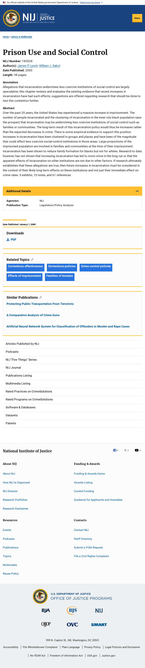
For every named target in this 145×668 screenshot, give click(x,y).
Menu (137, 18)
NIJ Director (10, 491)
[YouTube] (138, 453)
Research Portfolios (15, 499)
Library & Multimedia (21, 37)
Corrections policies (62, 266)
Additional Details (18, 191)
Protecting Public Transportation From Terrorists (40, 304)
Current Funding (84, 491)
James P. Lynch (28, 65)
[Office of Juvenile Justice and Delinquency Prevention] (46, 628)
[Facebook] (117, 453)
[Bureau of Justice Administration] (46, 613)
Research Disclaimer (15, 508)
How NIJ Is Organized (16, 482)
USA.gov (92, 655)
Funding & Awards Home (89, 473)
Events (7, 530)
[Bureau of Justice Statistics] (72, 615)
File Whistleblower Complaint (40, 647)
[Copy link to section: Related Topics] (31, 259)
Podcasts (8, 538)
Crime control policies (96, 266)
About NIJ (9, 473)
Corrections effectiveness (25, 266)
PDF (13, 239)
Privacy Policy (92, 647)
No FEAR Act (37, 655)
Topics (7, 556)
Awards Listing (83, 482)
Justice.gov (108, 655)
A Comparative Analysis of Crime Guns (33, 315)
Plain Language (71, 647)
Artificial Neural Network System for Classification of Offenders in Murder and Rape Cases (68, 326)
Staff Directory (83, 538)
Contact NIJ (81, 530)
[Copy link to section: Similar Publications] (40, 297)
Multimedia (10, 564)
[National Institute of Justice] (99, 613)
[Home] (38, 18)
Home (6, 37)
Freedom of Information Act (66, 655)
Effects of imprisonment (24, 275)
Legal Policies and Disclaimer (122, 647)
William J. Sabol (49, 65)
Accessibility (10, 647)
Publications (10, 547)
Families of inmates (59, 275)
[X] (128, 453)
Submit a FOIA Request (88, 547)
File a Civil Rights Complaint (91, 556)
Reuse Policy (11, 573)
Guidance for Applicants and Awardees (98, 499)
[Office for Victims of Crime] (72, 627)
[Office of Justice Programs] (11, 18)
